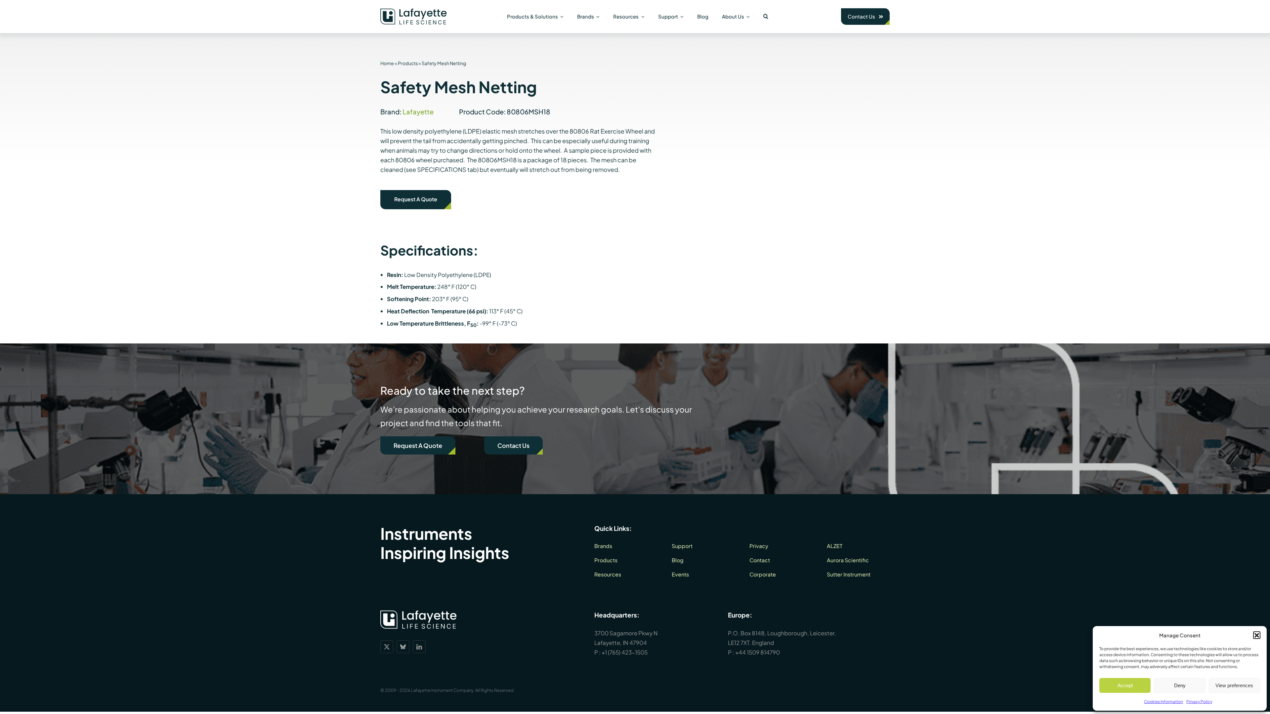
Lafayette (418, 111)
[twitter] (386, 646)
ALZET (834, 545)
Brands (603, 545)
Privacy (758, 545)
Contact (759, 560)
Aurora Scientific (848, 560)
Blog (678, 560)
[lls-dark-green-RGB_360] (413, 11)
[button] (1256, 635)
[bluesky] (403, 646)
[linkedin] (419, 646)
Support (682, 545)
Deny (1180, 685)
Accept (1125, 685)
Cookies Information (1163, 701)
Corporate (762, 574)
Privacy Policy (1199, 701)
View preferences (1234, 685)
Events (680, 574)
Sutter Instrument (848, 574)
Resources (607, 574)
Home (387, 63)
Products (408, 63)
